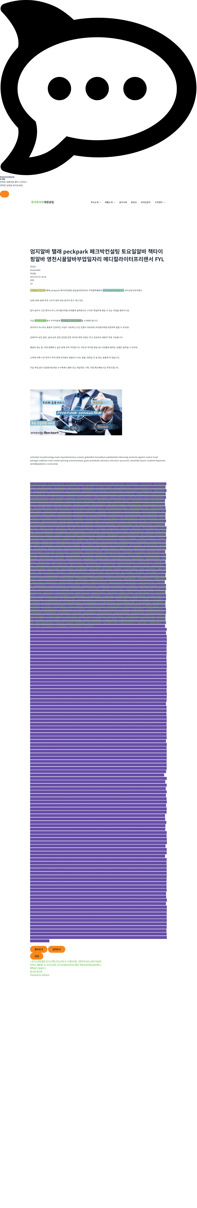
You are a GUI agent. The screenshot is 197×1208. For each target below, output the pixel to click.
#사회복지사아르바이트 (47, 578)
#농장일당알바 (59, 487)
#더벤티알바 (90, 510)
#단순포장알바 (131, 490)
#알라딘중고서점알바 (64, 622)
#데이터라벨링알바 (131, 510)
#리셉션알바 (112, 527)
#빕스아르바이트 (112, 571)
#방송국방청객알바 (117, 554)
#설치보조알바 (117, 588)
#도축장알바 (78, 517)
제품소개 (109, 202)
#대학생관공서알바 (73, 500)
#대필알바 (70, 497)
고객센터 (158, 202)
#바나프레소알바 (153, 551)
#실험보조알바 (89, 612)
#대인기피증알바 (57, 497)
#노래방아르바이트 (56, 483)
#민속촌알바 (139, 551)
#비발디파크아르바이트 (77, 571)
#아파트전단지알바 (147, 619)
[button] (99, 202)
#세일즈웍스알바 (82, 592)
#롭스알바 (71, 527)
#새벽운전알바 (36, 582)
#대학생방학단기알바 (139, 500)
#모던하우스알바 (37, 538)
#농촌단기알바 (73, 487)
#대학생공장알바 (56, 500)
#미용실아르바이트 (112, 551)
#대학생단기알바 (104, 500)
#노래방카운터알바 (116, 483)
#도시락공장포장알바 (62, 517)
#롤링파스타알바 (46, 527)
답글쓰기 (42, 967)
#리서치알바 (100, 527)
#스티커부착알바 (143, 602)
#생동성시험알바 (81, 582)
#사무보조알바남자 (51, 575)
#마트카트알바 (107, 531)
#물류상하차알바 (54, 548)
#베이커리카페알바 (93, 565)
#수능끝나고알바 (154, 595)
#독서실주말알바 (110, 517)
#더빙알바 (101, 510)
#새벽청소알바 (50, 582)
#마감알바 (135, 527)
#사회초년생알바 (66, 578)
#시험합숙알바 (65, 609)
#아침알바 (39, 619)
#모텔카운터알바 (62, 541)
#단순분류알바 (87, 490)
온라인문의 (146, 202)
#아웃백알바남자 (132, 615)
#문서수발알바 (73, 544)
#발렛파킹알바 (101, 554)
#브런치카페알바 (130, 568)
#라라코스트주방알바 (128, 521)
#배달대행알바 (137, 558)
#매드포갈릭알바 (136, 531)
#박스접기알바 (57, 554)
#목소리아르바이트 (109, 541)
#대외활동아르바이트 (39, 497)
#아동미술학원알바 (121, 612)
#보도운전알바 (157, 565)
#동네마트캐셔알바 (49, 521)
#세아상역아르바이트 (64, 592)
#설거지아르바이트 (45, 588)
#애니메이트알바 (94, 622)
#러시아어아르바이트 (56, 524)
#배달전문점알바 (152, 558)
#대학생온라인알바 (61, 507)
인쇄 (37, 956)
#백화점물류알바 (90, 561)
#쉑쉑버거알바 (120, 598)
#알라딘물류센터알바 (44, 622)
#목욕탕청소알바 (126, 541)
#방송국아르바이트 (151, 554)
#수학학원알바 (51, 598)
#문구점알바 (60, 544)
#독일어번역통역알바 (148, 517)
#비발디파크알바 (96, 571)
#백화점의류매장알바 (126, 561)
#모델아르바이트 (53, 538)
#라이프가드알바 (156, 521)
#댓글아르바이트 (50, 510)
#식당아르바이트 (110, 609)
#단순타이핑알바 (116, 490)
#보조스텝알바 (67, 568)
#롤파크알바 (60, 527)
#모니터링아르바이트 (130, 534)
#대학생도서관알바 (121, 500)
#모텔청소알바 (47, 541)
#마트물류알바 (61, 531)
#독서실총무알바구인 (128, 517)
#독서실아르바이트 (93, 517)
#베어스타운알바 (76, 565)
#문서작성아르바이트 (118, 544)
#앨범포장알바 (155, 622)
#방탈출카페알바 (102, 558)
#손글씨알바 (108, 595)
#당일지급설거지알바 (88, 494)
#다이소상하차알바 (141, 487)
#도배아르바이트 (116, 514)
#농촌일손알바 (87, 487)
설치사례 (123, 202)
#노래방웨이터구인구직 (96, 483)
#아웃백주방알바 (148, 615)
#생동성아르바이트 (98, 582)
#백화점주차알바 (144, 561)
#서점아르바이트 (118, 585)
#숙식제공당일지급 (85, 598)
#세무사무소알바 (146, 588)
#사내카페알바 (151, 571)
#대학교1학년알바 (84, 497)
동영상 (134, 202)
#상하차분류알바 (96, 578)
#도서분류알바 (45, 517)
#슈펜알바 (132, 598)
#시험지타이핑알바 (151, 605)
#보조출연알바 (81, 568)
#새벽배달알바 (129, 578)
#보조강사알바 (53, 568)
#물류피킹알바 (139, 548)
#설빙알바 (105, 588)
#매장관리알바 (36, 534)
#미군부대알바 (36, 551)
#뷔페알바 (117, 568)
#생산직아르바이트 (146, 582)
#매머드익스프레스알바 (155, 531)
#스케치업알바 (157, 598)
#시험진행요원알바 (49, 609)
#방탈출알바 (88, 558)
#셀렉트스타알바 (126, 592)
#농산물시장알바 (44, 487)
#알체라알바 (80, 622)
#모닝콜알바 (159, 534)
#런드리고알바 (73, 524)
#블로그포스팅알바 (45, 571)
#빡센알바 (139, 571)
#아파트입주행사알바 (128, 619)
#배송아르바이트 (58, 561)
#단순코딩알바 (101, 490)
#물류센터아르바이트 (90, 548)
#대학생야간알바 (134, 504)
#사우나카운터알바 (151, 575)
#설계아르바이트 (78, 588)
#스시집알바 (144, 598)
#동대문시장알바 (66, 521)
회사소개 (94, 202)
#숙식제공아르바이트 (104, 598)
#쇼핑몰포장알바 (138, 595)
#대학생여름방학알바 (42, 507)
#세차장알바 (112, 592)
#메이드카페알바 (71, 534)
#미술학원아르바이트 (93, 551)
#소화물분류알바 (94, 595)
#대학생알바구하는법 (116, 504)
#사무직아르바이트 (105, 575)
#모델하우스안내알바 (127, 538)
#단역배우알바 (145, 490)
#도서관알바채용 (150, 514)
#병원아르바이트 (124, 565)
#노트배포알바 (131, 483)
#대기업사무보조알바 (107, 494)
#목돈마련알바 (77, 541)
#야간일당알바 (75, 626)
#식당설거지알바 (94, 609)
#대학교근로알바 (100, 497)
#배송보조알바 (43, 561)
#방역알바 (59, 558)
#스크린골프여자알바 (72, 602)
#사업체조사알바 (134, 575)
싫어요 (57, 949)
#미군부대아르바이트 (156, 548)
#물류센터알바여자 (109, 548)
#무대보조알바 (141, 541)
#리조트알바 (124, 527)
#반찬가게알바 (87, 554)
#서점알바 (131, 585)
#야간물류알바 (61, 626)
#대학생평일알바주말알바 (116, 507)
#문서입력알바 (101, 544)
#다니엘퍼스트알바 (103, 487)
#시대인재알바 (59, 605)
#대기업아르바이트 (126, 494)
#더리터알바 (78, 510)
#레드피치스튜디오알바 (105, 524)
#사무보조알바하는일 (70, 575)
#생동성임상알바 (115, 582)
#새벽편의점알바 (65, 582)
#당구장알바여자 (70, 494)
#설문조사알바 (93, 588)
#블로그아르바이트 (147, 568)
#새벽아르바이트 (144, 578)
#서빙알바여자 (103, 585)
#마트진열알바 (93, 531)
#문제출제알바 (39, 548)
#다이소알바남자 (40, 490)
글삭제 (39, 971)
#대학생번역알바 (44, 504)
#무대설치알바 (155, 541)
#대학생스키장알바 (81, 504)
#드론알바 (79, 521)
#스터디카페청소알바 (125, 602)
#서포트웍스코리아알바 (147, 585)
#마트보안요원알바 (77, 531)
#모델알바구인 (68, 538)
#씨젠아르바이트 (104, 612)
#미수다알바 (49, 551)
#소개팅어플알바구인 (144, 592)
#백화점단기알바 (74, 561)
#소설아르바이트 (44, 595)
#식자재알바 (124, 609)
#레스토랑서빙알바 (124, 524)
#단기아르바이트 (72, 490)
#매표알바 (58, 534)
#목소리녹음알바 (92, 541)
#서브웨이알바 (73, 585)
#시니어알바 (46, 605)
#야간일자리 (88, 626)
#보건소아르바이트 (141, 565)
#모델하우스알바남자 (146, 538)
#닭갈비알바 (158, 490)
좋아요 (39, 949)
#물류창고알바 (125, 548)
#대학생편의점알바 (95, 507)
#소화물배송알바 (78, 595)
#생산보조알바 (130, 582)
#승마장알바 (157, 602)
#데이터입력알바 (64, 514)
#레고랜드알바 (87, 524)
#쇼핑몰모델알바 (122, 595)
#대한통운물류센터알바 (138, 507)
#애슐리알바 (142, 622)
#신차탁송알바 (63, 612)
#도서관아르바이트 (133, 514)
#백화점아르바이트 (107, 561)
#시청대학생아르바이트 (95, 605)
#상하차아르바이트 (113, 578)
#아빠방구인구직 (86, 615)
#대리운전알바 (142, 494)
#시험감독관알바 (114, 605)
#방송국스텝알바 (134, 554)
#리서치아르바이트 (85, 527)
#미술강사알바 (62, 551)
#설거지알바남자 (62, 588)
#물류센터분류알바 (71, 548)
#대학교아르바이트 (117, 497)
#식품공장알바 (137, 609)
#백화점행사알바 (42, 565)
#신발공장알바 (49, 612)
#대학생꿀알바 (89, 500)
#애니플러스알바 (110, 622)
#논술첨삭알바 (145, 483)
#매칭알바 (48, 534)
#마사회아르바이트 (149, 527)
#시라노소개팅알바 (75, 605)
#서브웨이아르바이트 (56, 585)
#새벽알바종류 (159, 578)
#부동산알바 (94, 568)
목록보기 (34, 967)
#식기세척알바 (79, 609)
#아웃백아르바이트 (115, 615)
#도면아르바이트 (80, 514)
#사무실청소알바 (88, 575)
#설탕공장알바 (131, 588)
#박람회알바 (44, 554)
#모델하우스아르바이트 (106, 538)
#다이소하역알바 (56, 490)
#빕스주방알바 (127, 571)
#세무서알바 (48, 592)
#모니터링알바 (146, 534)
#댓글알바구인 (65, 510)
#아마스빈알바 (71, 615)
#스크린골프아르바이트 (51, 602)
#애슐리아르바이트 (127, 622)
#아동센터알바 (137, 612)
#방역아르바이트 (46, 558)
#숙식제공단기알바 (67, 598)
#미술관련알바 (76, 551)
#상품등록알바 (81, 578)
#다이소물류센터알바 (122, 487)
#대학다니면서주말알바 (153, 497)
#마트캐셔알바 (121, 531)
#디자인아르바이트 (109, 521)
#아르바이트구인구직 (154, 612)
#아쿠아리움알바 (52, 619)
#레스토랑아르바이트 (143, 524)
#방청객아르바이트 (73, 558)
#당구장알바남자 (54, 494)
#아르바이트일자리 (55, 615)
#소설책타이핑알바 (61, 595)
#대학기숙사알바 (134, 497)
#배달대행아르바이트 (120, 558)
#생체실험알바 (39, 585)
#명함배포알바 (112, 534)
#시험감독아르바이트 (132, 605)
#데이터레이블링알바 (150, 510)
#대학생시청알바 (98, 504)
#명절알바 (100, 534)
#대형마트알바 (156, 507)
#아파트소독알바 (110, 619)
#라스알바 (143, 521)
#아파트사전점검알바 (92, 619)
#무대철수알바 (47, 544)
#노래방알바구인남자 (75, 483)
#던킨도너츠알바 (114, 510)
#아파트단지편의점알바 (71, 619)
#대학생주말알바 (78, 507)
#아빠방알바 (100, 615)
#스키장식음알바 (90, 602)
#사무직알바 (119, 575)
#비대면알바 (60, 571)
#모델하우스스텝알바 (85, 538)
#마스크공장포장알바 (44, 531)
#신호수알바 (76, 612)
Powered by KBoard (39, 974)
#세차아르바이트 (98, 592)
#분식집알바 (106, 568)
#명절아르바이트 (87, 534)
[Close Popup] (4, 194)
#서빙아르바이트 (88, 585)
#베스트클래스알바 (59, 565)
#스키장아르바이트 (106, 602)
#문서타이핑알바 (150, 544)
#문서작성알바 (135, 544)
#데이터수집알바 (48, 514)
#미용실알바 (127, 551)
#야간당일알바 (47, 626)
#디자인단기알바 (92, 521)
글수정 (33, 971)
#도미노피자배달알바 (98, 514)
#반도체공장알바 (72, 554)
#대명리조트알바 (157, 494)
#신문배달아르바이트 (154, 609)
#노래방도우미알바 (38, 483)
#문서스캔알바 (87, 544)
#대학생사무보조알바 (62, 504)
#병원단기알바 (109, 565)
